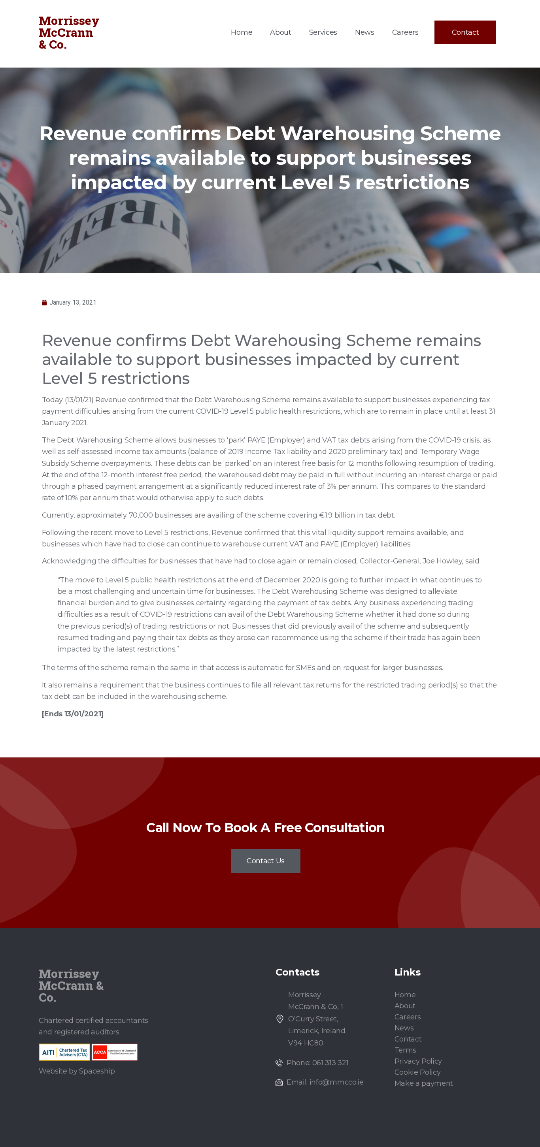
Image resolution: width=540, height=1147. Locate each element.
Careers (405, 32)
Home (241, 32)
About (280, 32)
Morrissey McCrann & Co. (69, 32)
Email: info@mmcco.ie (325, 1082)
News (364, 32)
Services (323, 32)
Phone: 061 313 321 (317, 1062)
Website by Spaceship (77, 1071)
